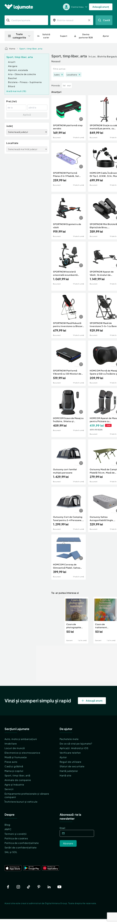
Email (62, 828)
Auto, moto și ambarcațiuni (21, 739)
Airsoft (11, 62)
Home (12, 48)
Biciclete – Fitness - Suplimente (25, 82)
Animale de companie (18, 780)
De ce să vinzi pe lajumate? (76, 743)
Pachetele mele (69, 739)
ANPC (8, 829)
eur (69, 85)
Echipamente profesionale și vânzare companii (27, 795)
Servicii (9, 789)
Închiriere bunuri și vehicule (21, 801)
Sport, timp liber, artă (17, 775)
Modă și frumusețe (16, 757)
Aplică (27, 114)
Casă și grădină (14, 766)
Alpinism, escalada (18, 70)
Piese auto (11, 761)
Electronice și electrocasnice (22, 752)
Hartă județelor (69, 770)
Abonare (68, 843)
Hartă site (65, 775)
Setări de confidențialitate (21, 847)
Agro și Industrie (14, 784)
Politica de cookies (16, 838)
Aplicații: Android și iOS (74, 748)
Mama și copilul (14, 770)
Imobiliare (11, 743)
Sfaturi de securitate (72, 766)
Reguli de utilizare (70, 761)
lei (64, 85)
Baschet (12, 78)
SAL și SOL (11, 852)
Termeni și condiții (16, 833)
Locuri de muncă (15, 748)
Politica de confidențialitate (22, 842)
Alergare (12, 66)
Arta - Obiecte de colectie (22, 74)
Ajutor (63, 757)
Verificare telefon (70, 752)
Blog (7, 824)
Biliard (11, 86)
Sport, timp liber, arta (30, 48)
